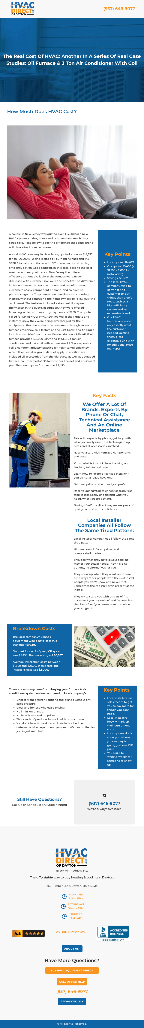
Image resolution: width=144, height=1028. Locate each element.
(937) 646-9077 (72, 991)
